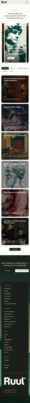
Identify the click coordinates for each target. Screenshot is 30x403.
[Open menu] (27, 2)
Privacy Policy (13, 392)
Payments (5, 71)
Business (13, 68)
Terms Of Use (7, 392)
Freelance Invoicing (22, 68)
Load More (15, 249)
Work (11, 71)
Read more (11, 58)
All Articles (5, 68)
